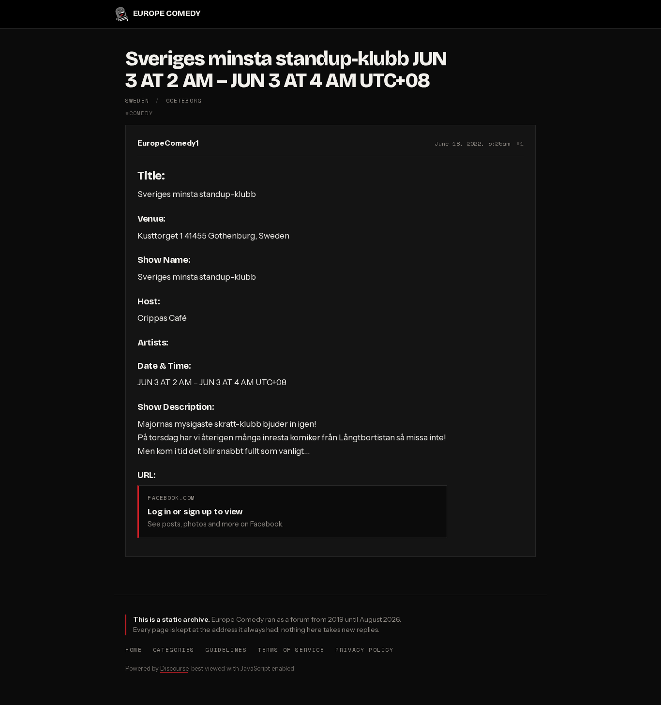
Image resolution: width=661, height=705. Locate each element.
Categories (174, 649)
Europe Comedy (166, 14)
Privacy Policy (364, 649)
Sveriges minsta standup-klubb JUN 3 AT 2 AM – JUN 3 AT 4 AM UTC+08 (286, 69)
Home (133, 649)
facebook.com (171, 498)
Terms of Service (291, 649)
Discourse (174, 668)
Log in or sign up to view (195, 512)
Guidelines (226, 649)
